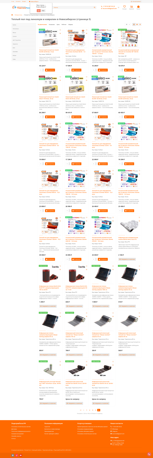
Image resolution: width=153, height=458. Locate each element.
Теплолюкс (16, 29)
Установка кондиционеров (85, 429)
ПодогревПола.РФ (18, 423)
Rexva (14, 32)
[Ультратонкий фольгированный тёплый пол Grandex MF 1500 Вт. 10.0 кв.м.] (129, 38)
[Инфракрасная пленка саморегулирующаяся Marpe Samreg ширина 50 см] (129, 274)
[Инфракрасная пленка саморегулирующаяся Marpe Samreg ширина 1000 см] (103, 274)
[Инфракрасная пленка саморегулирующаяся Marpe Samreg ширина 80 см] (50, 321)
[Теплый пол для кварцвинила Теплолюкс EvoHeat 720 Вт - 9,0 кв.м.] (103, 132)
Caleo (14, 59)
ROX (14, 48)
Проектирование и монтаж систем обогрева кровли (92, 426)
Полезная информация (53, 423)
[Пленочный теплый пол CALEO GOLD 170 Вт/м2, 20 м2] (50, 85)
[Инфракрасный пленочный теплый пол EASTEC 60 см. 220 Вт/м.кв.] (103, 370)
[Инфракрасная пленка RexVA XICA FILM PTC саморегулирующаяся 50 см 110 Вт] (76, 274)
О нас (12, 1)
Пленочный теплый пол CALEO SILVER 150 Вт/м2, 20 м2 (101, 97)
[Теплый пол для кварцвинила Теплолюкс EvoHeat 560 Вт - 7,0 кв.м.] (76, 38)
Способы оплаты (16, 436)
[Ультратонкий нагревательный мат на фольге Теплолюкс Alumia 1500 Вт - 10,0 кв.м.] (76, 179)
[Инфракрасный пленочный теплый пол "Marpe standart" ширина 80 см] (129, 321)
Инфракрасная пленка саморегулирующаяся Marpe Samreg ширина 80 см (48, 334)
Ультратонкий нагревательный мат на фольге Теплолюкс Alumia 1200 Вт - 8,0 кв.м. (76, 145)
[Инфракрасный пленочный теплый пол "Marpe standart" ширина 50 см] (103, 321)
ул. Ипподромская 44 (118, 440)
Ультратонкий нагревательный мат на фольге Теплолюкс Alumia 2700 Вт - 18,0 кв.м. (102, 239)
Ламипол (15, 44)
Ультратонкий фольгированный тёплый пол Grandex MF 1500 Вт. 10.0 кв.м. (128, 51)
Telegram (114, 431)
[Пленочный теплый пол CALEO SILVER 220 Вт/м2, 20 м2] (129, 85)
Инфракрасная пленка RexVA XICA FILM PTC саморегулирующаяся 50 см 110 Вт (76, 287)
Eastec (14, 25)
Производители (49, 431)
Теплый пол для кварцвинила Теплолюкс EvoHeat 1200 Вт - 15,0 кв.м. (49, 239)
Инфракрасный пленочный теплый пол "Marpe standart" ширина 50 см (101, 334)
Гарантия (47, 426)
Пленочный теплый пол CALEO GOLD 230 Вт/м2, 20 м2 (75, 97)
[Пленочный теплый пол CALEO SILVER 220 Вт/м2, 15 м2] (50, 38)
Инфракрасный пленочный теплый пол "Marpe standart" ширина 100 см (75, 334)
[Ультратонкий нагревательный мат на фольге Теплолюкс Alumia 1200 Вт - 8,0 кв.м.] (76, 132)
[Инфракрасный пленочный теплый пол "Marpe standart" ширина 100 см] (76, 321)
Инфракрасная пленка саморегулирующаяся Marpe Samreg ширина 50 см (127, 287)
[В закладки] (60, 30)
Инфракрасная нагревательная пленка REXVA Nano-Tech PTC (128, 238)
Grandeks (15, 51)
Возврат (24, 1)
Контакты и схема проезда (52, 429)
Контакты (18, 1)
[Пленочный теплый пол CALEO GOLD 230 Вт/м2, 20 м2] (76, 85)
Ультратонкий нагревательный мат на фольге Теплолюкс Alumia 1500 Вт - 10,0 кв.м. (76, 192)
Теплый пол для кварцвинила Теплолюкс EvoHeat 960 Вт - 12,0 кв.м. (102, 192)
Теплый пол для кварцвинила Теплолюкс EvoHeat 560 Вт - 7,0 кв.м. (75, 51)
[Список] (137, 24)
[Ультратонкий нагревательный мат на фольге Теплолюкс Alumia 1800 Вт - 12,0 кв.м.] (129, 179)
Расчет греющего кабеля (51, 434)
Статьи (13, 438)
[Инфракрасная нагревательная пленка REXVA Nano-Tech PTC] (129, 225)
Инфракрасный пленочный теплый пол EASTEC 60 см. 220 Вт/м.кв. (102, 383)
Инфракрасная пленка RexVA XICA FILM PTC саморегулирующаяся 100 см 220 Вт (50, 287)
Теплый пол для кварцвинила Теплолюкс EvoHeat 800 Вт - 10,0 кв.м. (49, 192)
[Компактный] (140, 24)
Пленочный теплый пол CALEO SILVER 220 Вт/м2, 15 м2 (49, 51)
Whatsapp (115, 429)
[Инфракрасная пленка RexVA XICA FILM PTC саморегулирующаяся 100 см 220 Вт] (50, 274)
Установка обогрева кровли (85, 431)
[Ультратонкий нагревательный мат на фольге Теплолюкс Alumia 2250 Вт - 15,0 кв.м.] (76, 225)
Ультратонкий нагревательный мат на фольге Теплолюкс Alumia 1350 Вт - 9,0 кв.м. (128, 145)
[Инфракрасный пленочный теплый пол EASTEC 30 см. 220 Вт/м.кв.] (76, 370)
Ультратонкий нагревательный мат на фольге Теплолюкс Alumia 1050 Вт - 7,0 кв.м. (102, 51)
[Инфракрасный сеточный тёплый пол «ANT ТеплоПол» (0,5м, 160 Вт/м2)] (50, 370)
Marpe (14, 55)
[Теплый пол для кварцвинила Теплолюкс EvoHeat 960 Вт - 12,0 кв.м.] (103, 179)
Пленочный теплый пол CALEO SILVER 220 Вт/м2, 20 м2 (128, 97)
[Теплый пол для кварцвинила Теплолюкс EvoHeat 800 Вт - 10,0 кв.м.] (50, 179)
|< (80, 410)
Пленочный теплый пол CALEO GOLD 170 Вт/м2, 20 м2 (49, 97)
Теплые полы (18, 15)
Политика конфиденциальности (20, 431)
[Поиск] (94, 7)
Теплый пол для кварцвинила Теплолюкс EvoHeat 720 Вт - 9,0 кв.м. (102, 145)
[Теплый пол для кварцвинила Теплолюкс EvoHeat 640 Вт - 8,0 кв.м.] (50, 132)
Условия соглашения (17, 434)
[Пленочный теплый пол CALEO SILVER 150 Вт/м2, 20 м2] (103, 85)
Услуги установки (84, 423)
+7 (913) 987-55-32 (109, 6)
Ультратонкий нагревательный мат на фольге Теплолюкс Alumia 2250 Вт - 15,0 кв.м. (76, 239)
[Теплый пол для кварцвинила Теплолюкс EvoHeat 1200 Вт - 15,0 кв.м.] (50, 225)
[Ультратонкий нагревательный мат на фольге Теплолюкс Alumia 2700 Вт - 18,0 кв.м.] (103, 225)
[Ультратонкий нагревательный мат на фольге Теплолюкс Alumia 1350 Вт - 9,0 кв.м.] (129, 132)
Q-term (15, 36)
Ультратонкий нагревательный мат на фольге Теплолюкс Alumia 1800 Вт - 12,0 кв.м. (128, 192)
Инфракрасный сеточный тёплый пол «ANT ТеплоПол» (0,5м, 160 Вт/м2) (50, 383)
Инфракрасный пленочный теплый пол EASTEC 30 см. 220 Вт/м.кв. (76, 383)
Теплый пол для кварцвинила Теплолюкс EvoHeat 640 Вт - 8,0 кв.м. (49, 145)
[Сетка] (134, 24)
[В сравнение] (60, 33)
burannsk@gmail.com (110, 8)
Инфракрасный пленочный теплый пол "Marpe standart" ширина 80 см (127, 334)
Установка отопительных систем (20, 426)
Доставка (14, 429)
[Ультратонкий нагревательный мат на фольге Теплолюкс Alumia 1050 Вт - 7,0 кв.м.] (103, 38)
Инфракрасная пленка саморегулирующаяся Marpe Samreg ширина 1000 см (101, 287)
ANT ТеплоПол (17, 40)
